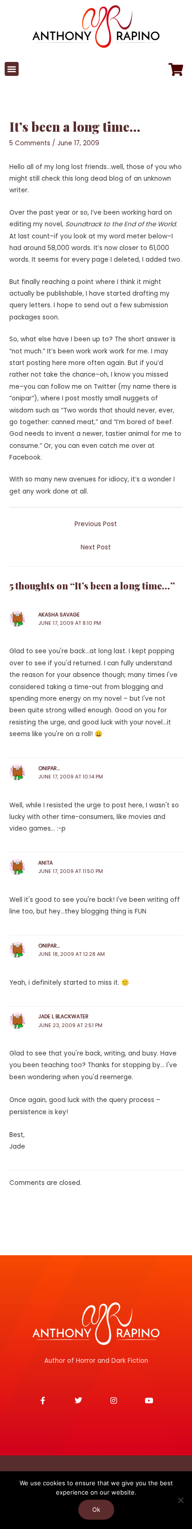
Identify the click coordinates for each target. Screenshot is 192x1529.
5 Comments (29, 143)
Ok (96, 1509)
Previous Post (96, 524)
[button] (12, 69)
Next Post (96, 547)
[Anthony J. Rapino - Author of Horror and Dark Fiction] (96, 1324)
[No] (180, 1500)
